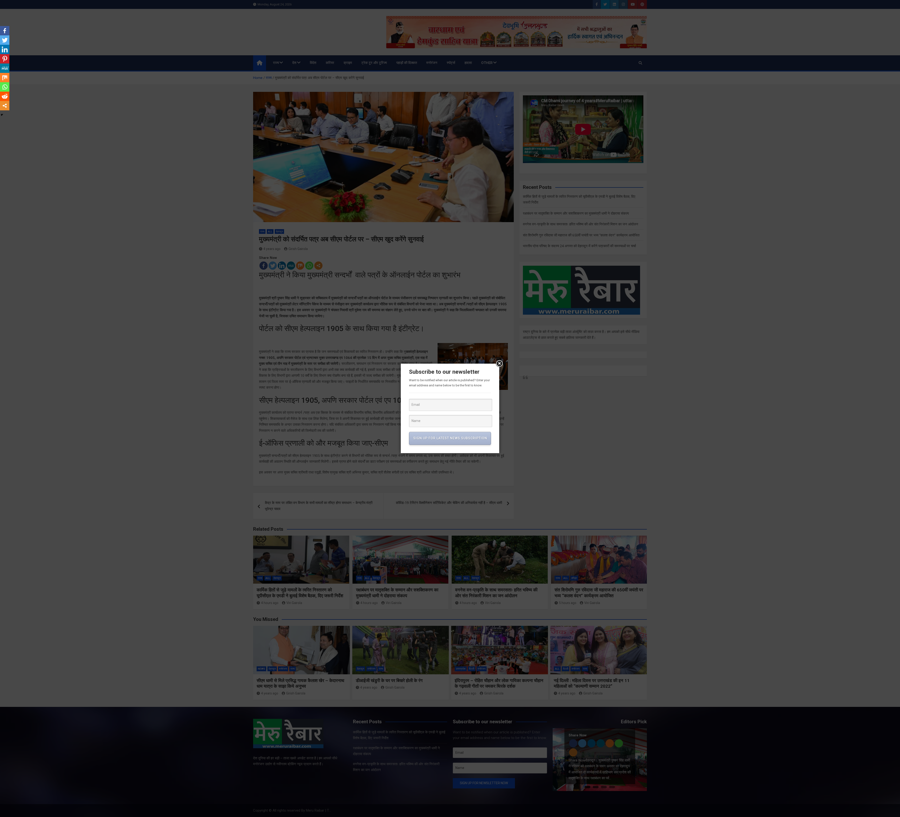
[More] (4, 105)
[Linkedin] (4, 49)
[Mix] (4, 77)
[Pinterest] (4, 58)
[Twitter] (4, 40)
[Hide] (2, 115)
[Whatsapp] (4, 87)
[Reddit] (4, 96)
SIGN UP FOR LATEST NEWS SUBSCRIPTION (450, 438)
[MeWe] (4, 68)
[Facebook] (4, 30)
